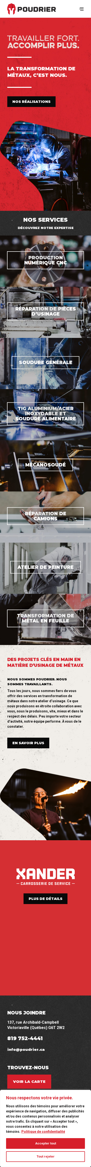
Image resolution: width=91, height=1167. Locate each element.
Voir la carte (29, 1081)
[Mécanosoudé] (45, 465)
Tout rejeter (46, 1156)
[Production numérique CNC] (45, 261)
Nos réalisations (31, 101)
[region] (45, 1128)
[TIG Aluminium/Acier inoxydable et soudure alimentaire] (45, 414)
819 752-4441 (25, 1038)
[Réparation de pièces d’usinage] (45, 312)
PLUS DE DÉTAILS (45, 899)
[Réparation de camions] (45, 517)
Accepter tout (45, 1143)
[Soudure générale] (45, 363)
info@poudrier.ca (26, 1049)
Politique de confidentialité (43, 1132)
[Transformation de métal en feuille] (45, 619)
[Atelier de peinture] (45, 568)
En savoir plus (28, 743)
